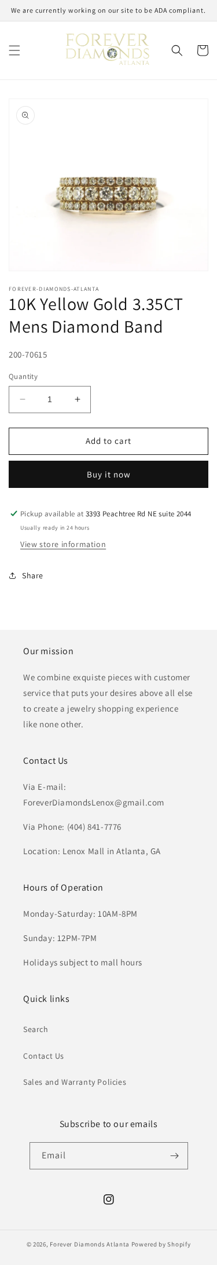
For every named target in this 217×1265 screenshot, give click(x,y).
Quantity (23, 376)
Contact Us (43, 1056)
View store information (63, 544)
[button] (14, 50)
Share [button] (32, 575)
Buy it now (109, 474)
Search (36, 1029)
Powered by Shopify (161, 1244)
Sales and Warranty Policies (74, 1082)
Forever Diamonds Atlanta (90, 1244)
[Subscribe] (174, 1155)
